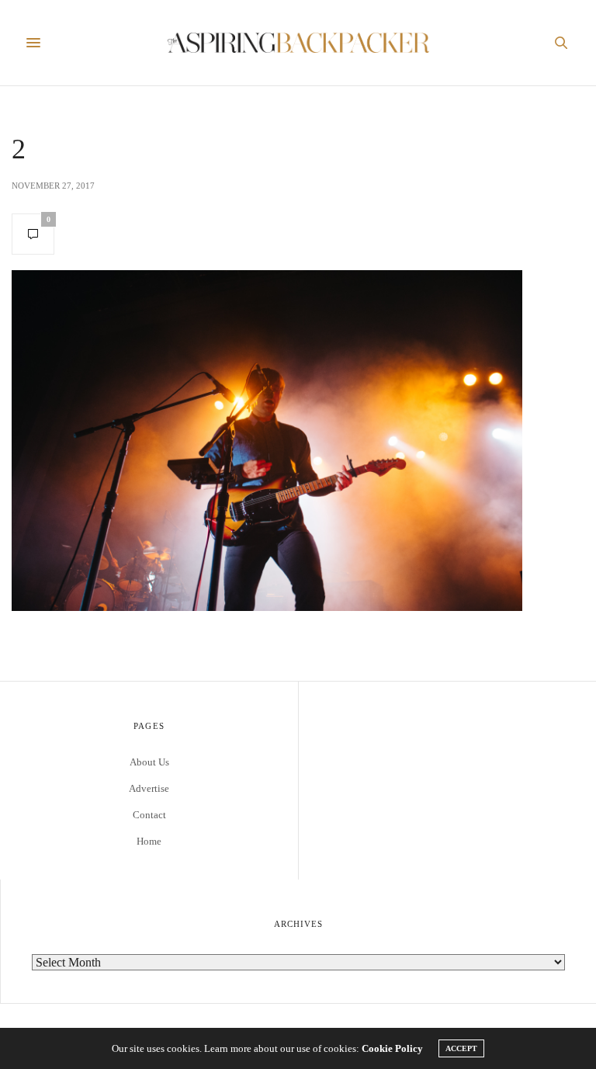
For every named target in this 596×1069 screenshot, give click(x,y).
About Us (149, 762)
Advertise (149, 788)
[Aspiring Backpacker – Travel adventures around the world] (298, 43)
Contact (149, 815)
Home (149, 841)
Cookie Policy (392, 1048)
